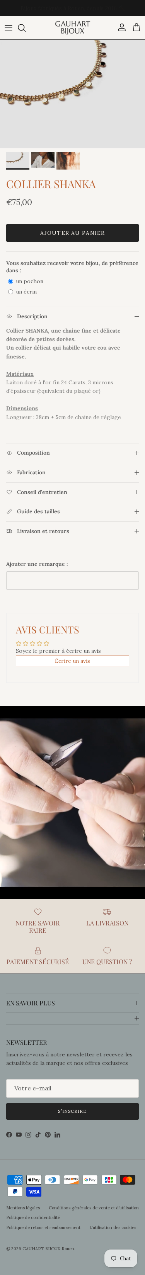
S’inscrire (72, 1111)
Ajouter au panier (72, 232)
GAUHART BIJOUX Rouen (48, 1248)
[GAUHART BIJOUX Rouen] (72, 28)
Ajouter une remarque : (37, 563)
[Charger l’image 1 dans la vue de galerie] (72, 94)
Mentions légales (23, 1207)
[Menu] (8, 27)
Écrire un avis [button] (72, 660)
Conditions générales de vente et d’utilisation (94, 1207)
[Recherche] (25, 27)
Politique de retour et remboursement (43, 1227)
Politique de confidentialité (33, 1217)
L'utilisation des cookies (112, 1227)
